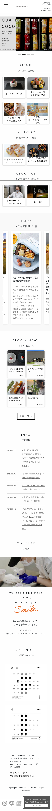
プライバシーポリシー (20, 773)
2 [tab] (24, 54)
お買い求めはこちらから (23, 318)
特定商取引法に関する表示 (22, 776)
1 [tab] (19, 54)
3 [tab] (28, 54)
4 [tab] (32, 54)
